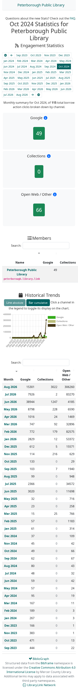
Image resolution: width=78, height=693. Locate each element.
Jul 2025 (51, 77)
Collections (45, 379)
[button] (45, 117)
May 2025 (23, 77)
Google (48, 262)
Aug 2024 (35, 66)
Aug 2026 (22, 94)
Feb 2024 (22, 61)
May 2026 (52, 89)
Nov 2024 (9, 72)
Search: (16, 246)
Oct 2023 (35, 55)
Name (19, 262)
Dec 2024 (23, 72)
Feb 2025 (51, 72)
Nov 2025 (37, 83)
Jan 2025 (37, 72)
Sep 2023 (21, 55)
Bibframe (47, 663)
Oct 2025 (23, 83)
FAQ (72, 18)
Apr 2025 (9, 77)
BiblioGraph (40, 659)
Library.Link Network (41, 685)
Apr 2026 (37, 89)
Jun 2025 (37, 77)
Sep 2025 (9, 83)
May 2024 (65, 61)
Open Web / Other (66, 375)
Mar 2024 (36, 61)
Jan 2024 (9, 61)
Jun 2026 (66, 89)
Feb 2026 (9, 89)
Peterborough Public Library (40, 5)
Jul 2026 (8, 94)
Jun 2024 (9, 66)
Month (8, 379)
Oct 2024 (64, 66)
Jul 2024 (22, 66)
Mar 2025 (65, 72)
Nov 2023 (50, 55)
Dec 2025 (51, 83)
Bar (38, 303)
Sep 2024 (50, 66)
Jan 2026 (65, 83)
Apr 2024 (51, 61)
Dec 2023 (64, 55)
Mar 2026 (23, 89)
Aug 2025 (64, 77)
